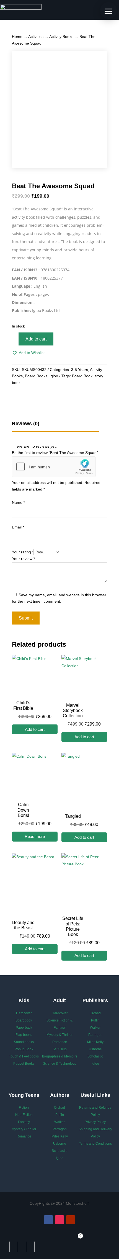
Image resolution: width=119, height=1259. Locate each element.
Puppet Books (23, 1063)
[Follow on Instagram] (59, 1219)
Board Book (82, 376)
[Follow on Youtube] (70, 1219)
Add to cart (35, 339)
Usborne (95, 1049)
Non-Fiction (24, 1115)
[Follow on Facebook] (48, 1219)
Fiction (24, 1108)
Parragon (95, 1035)
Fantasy (24, 1122)
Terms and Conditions (95, 1144)
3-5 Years (79, 369)
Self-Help (60, 1049)
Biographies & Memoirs (59, 1056)
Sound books (24, 1042)
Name (18, 502)
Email (18, 527)
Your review (23, 558)
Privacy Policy (95, 1122)
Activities (35, 36)
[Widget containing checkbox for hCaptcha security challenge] (53, 466)
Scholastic (95, 1056)
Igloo (54, 376)
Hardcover (24, 1013)
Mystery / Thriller (24, 1129)
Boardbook (23, 1020)
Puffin (95, 1020)
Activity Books (61, 36)
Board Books (36, 376)
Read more (35, 836)
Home (17, 36)
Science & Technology (59, 1063)
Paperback (24, 1028)
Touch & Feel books (24, 1056)
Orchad (95, 1013)
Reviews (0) (25, 423)
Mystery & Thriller (59, 1035)
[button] (28, 353)
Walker (95, 1028)
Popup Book (24, 1049)
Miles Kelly (95, 1042)
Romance (59, 1042)
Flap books (23, 1035)
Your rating (22, 552)
